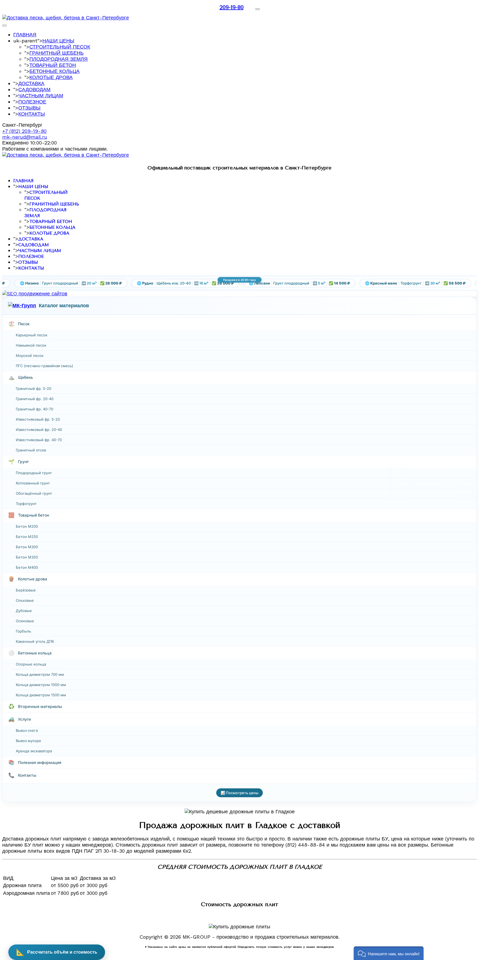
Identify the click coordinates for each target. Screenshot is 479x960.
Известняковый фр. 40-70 (39, 440)
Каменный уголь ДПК (35, 641)
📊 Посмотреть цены (239, 793)
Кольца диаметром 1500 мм (41, 695)
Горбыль (23, 631)
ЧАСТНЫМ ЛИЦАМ (40, 95)
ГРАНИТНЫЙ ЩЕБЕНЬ (56, 53)
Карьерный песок (31, 335)
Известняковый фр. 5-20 (38, 419)
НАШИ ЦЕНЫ (58, 41)
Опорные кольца (31, 664)
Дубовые (24, 610)
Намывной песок (31, 345)
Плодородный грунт (34, 473)
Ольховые (25, 600)
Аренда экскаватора (34, 751)
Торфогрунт (26, 503)
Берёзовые (26, 590)
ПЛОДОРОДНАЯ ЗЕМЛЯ (58, 59)
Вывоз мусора (28, 740)
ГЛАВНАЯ (24, 34)
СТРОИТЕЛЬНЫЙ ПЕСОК (59, 47)
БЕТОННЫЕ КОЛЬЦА (54, 71)
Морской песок (30, 355)
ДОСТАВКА (31, 83)
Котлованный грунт (33, 483)
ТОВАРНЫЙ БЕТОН (52, 65)
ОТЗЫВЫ (29, 108)
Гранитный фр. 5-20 (33, 388)
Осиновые (25, 621)
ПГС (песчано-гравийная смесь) (44, 366)
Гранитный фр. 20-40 (34, 399)
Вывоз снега (27, 730)
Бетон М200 (27, 526)
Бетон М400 (27, 567)
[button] (389, 953)
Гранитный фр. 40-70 (34, 409)
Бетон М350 (27, 557)
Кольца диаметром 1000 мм (41, 684)
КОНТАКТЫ (31, 114)
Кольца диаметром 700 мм (40, 674)
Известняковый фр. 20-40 (39, 429)
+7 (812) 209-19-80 (24, 131)
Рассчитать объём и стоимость (56, 952)
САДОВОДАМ (34, 89)
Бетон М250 (27, 536)
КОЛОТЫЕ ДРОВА (51, 77)
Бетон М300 (27, 547)
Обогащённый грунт (34, 493)
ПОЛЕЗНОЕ (32, 102)
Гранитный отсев (31, 450)
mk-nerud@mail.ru (24, 137)
